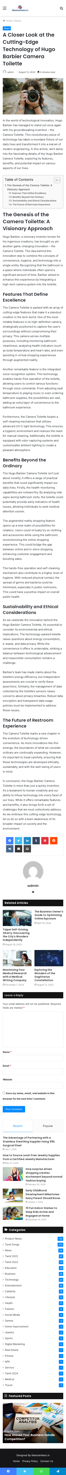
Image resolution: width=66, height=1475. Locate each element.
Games (9, 1320)
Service (9, 1367)
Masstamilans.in (41, 1455)
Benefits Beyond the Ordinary (28, 197)
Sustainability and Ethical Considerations (34, 200)
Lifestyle (10, 1297)
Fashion (9, 1308)
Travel (8, 1385)
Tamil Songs (12, 1244)
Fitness (9, 1355)
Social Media (12, 1314)
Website (7, 1079)
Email (7, 1065)
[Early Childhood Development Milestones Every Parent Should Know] (13, 1195)
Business (10, 1273)
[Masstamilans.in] (20, 8)
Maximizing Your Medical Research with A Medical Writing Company (15, 975)
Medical (9, 1379)
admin (11, 72)
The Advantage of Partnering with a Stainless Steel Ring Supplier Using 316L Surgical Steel (29, 1141)
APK (7, 1361)
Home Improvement (16, 1326)
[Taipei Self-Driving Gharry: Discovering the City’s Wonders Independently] (17, 918)
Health (9, 1303)
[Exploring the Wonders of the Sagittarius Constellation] (48, 958)
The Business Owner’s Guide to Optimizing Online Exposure (48, 915)
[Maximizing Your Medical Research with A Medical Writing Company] (17, 958)
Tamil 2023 (11, 1262)
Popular (48, 1126)
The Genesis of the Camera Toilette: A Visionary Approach (29, 187)
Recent (17, 1126)
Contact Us (46, 1461)
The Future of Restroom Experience (31, 204)
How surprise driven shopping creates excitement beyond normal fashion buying (44, 1174)
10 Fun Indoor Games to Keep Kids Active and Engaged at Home (41, 1212)
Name (7, 1052)
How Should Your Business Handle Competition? (30, 1437)
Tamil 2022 (11, 1256)
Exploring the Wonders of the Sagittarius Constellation (44, 975)
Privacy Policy (30, 1461)
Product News (13, 1238)
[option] (33, 1423)
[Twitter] (18, 840)
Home (8, 20)
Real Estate (11, 1349)
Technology (12, 1279)
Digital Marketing (15, 1344)
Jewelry (9, 1332)
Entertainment (13, 1285)
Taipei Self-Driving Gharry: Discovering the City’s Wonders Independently (16, 935)
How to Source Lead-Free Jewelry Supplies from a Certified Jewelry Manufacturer (31, 1157)
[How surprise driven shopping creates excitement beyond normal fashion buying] (13, 1174)
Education (11, 1267)
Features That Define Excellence (29, 193)
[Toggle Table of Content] (55, 180)
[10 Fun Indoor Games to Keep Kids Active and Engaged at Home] (13, 1213)
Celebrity (10, 1291)
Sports (9, 1338)
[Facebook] (9, 840)
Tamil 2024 (11, 1373)
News (17, 20)
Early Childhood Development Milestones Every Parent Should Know (43, 1194)
